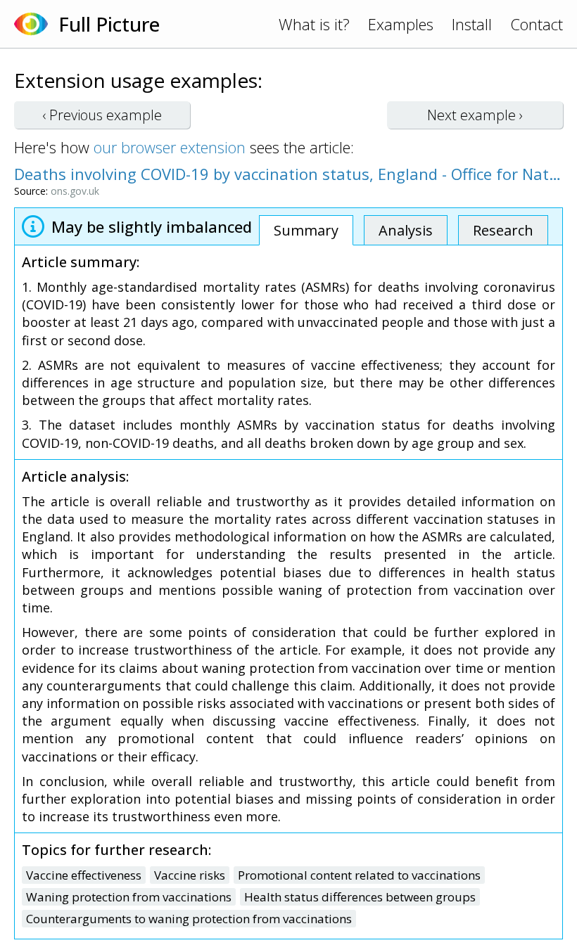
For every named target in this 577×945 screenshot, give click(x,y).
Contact (536, 23)
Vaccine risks (189, 875)
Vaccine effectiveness (83, 875)
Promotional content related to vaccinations (359, 875)
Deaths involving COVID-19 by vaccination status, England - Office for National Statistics (288, 173)
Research (503, 230)
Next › (475, 114)
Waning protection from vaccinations (129, 897)
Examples (400, 23)
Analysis (406, 230)
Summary (306, 230)
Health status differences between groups (360, 897)
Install (472, 23)
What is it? (314, 23)
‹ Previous (102, 114)
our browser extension (170, 147)
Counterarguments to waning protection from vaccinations (189, 919)
